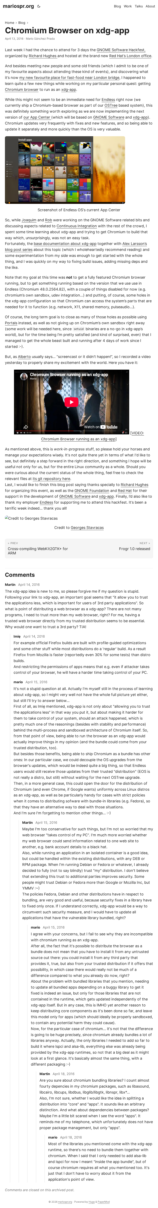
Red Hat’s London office (130, 56)
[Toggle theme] (39, 6)
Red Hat (125, 490)
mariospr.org (18, 6)
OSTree (111, 105)
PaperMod (104, 1201)
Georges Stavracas (87, 527)
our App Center (37, 117)
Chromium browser (21, 89)
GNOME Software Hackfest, (121, 50)
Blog (21, 23)
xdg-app (68, 89)
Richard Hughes (43, 56)
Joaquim (29, 220)
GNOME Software (108, 117)
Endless (108, 99)
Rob (48, 220)
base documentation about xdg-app (65, 243)
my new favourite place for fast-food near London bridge (69, 77)
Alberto (24, 356)
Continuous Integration (77, 226)
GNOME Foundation (91, 490)
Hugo (92, 1201)
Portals (11, 323)
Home (9, 23)
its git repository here (51, 479)
